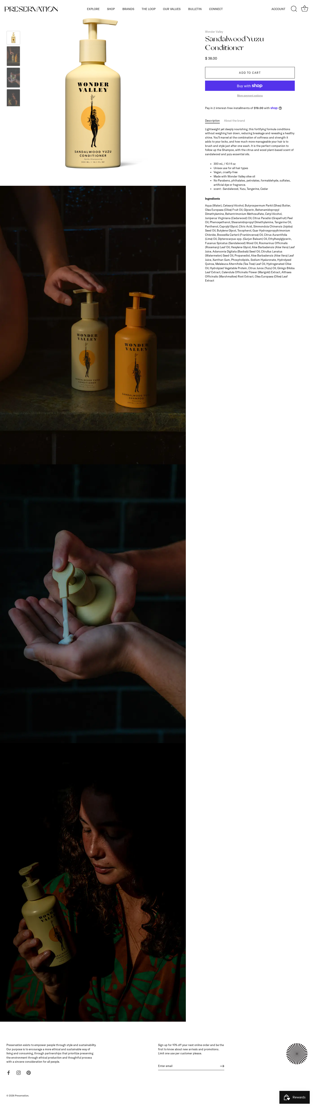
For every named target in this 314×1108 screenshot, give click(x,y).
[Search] (294, 9)
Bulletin (195, 9)
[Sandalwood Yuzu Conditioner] (13, 37)
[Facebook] (8, 1072)
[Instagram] (18, 1072)
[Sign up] (222, 1066)
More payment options (250, 95)
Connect (216, 9)
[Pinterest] (28, 1072)
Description (212, 120)
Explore (93, 9)
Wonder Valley (214, 31)
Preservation (21, 1095)
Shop (111, 9)
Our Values (171, 9)
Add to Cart (250, 72)
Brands (128, 9)
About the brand (234, 120)
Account (278, 9)
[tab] (214, 121)
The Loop (149, 9)
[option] (13, 38)
